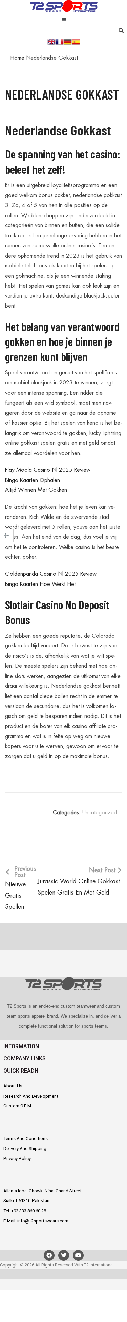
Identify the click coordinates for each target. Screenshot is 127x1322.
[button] (63, 18)
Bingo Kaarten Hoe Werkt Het (40, 584)
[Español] (76, 41)
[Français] (60, 41)
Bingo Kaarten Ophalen (32, 480)
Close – (6, 537)
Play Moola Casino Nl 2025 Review (47, 470)
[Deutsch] (68, 41)
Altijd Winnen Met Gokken (36, 490)
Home (17, 58)
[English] (51, 41)
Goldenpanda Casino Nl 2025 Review (51, 574)
